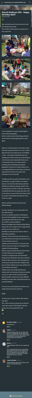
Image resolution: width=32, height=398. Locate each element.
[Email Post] (3, 310)
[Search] (30, 2)
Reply (8, 326)
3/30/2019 (19, 322)
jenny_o (9, 343)
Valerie (9, 330)
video (10, 227)
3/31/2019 (14, 330)
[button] (3, 20)
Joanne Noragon (11, 360)
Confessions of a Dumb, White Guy (15, 2)
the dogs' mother (12, 322)
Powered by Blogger (16, 396)
